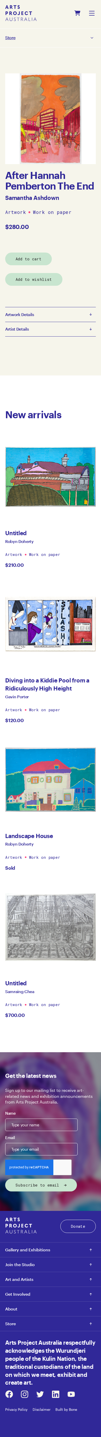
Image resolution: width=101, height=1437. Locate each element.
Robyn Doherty (19, 541)
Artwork (15, 212)
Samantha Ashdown (32, 197)
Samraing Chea (19, 991)
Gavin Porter (17, 696)
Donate (78, 1226)
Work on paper (52, 212)
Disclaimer (41, 1409)
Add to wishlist (34, 279)
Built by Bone (66, 1409)
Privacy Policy (16, 1409)
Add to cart (28, 258)
